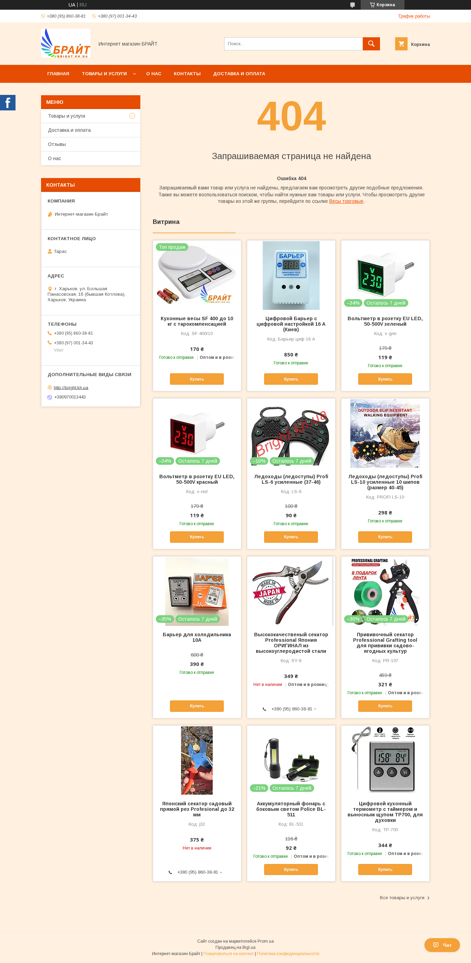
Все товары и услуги (402, 897)
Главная (58, 73)
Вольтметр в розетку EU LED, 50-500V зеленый (385, 321)
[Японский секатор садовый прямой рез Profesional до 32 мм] (197, 760)
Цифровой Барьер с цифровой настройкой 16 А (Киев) (291, 324)
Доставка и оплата (239, 73)
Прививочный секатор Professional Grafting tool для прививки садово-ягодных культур (385, 643)
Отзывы (57, 144)
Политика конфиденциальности (288, 953)
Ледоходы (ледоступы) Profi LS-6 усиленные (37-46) (291, 479)
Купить (197, 379)
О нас (153, 73)
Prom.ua (266, 941)
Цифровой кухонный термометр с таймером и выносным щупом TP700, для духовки (385, 812)
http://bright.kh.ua (71, 387)
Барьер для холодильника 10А (197, 637)
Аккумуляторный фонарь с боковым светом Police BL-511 (291, 809)
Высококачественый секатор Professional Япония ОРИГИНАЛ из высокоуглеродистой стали (291, 643)
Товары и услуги (104, 73)
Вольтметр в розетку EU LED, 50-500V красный (196, 479)
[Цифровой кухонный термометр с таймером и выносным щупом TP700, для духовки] (385, 760)
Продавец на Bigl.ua (235, 947)
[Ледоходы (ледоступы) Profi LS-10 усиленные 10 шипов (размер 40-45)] (385, 433)
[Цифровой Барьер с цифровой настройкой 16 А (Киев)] (291, 274)
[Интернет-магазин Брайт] (65, 56)
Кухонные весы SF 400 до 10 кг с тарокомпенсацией (197, 321)
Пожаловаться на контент (228, 953)
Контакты (187, 73)
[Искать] (371, 43)
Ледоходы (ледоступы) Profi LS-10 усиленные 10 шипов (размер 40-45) (385, 482)
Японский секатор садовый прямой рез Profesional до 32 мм (197, 809)
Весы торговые (346, 201)
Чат (447, 945)
